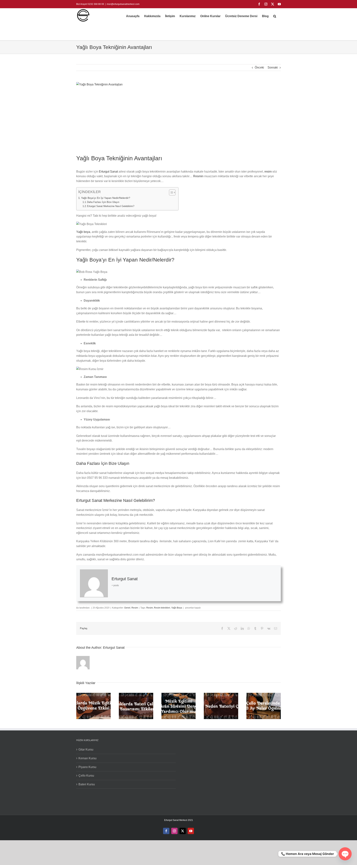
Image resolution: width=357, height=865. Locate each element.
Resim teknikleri (162, 718)
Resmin (198, 176)
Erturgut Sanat (108, 171)
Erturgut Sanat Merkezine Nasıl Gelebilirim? (110, 206)
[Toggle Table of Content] (170, 192)
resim (268, 171)
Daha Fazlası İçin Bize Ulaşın (103, 202)
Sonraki (273, 67)
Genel (127, 718)
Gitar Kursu (85, 860)
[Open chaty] (345, 853)
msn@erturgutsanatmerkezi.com (123, 4)
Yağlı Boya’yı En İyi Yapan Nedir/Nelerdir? (105, 197)
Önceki (259, 67)
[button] (274, 16)
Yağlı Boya (176, 718)
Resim (134, 718)
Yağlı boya (83, 268)
